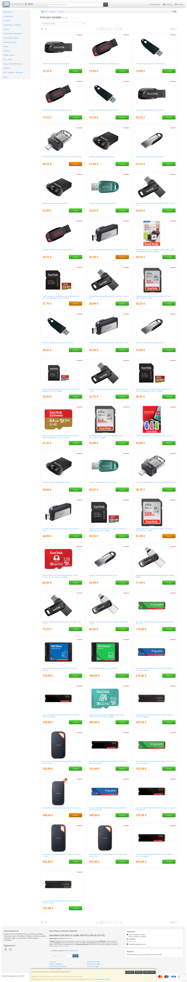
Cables (5, 46)
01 (102, 29)
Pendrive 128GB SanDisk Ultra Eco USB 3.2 (103, 482)
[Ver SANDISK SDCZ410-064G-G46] (62, 47)
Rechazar (138, 972)
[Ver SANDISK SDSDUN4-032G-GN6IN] (156, 280)
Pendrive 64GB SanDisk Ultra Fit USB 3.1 (102, 157)
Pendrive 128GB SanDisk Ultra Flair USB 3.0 (150, 343)
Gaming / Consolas (10, 42)
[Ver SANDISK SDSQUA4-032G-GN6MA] (156, 233)
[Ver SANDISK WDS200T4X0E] (156, 791)
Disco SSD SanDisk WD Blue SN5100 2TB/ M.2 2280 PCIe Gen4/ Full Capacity (107, 809)
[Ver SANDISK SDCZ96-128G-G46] (109, 466)
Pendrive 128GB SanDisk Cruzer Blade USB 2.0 (57, 250)
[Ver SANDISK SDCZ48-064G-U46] (109, 94)
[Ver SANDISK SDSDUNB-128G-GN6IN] (156, 512)
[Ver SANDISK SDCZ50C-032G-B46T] (156, 419)
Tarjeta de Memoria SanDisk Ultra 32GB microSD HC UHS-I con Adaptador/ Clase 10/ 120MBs (155, 250)
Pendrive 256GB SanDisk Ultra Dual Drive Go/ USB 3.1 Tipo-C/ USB (61, 623)
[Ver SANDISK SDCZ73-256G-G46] (109, 559)
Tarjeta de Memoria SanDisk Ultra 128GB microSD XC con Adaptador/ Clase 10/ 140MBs (108, 530)
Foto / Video (7, 59)
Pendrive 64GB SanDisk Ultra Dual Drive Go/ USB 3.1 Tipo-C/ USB (109, 297)
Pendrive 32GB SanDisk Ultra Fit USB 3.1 (55, 203)
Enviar (75, 956)
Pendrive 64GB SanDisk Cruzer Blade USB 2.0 (57, 110)
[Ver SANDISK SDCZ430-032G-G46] (62, 187)
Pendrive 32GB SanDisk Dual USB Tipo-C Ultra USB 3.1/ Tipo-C (109, 250)
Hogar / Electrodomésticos (12, 64)
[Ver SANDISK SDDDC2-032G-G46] (109, 233)
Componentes (8, 16)
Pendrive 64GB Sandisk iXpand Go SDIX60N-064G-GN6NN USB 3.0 (155, 576)
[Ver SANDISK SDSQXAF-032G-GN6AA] (62, 280)
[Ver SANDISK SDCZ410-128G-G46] (156, 94)
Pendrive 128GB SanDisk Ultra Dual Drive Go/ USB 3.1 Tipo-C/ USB (108, 390)
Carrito (180, 4)
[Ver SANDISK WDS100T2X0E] (156, 698)
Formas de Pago (93, 966)
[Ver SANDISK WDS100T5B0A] (62, 652)
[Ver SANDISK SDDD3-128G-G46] (156, 466)
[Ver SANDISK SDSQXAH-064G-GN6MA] (62, 419)
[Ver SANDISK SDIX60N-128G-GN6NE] (109, 605)
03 (109, 29)
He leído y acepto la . (65, 951)
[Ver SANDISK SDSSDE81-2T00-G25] (109, 838)
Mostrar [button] (173, 29)
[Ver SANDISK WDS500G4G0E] (156, 605)
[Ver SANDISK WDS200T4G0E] (156, 745)
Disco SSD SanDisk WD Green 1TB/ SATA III (103, 668)
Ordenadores (8, 12)
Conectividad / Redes (10, 38)
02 (105, 29)
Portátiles (6, 21)
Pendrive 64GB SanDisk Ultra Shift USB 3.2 (56, 64)
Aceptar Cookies (149, 972)
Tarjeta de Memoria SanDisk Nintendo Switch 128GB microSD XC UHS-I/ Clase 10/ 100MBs (59, 576)
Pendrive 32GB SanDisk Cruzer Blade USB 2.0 (104, 64)
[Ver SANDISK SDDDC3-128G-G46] (109, 373)
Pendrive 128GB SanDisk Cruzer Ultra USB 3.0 (57, 343)
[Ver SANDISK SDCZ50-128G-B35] (62, 233)
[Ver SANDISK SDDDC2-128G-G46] (62, 512)
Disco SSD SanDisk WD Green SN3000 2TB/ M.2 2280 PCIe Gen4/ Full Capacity (155, 762)
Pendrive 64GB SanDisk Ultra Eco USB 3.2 (102, 203)
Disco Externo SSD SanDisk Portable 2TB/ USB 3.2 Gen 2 (60, 808)
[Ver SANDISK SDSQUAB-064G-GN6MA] (62, 373)
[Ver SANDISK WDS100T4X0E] (62, 698)
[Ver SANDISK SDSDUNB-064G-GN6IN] (109, 419)
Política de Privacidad (63, 946)
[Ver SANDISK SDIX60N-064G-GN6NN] (156, 559)
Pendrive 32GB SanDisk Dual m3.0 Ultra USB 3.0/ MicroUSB (61, 157)
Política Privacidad (55, 964)
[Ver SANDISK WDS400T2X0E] (62, 884)
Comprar (76, 71)
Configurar (129, 972)
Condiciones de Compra (57, 966)
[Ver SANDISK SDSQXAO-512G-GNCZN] (109, 698)
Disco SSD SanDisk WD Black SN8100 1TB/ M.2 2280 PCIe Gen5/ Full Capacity (108, 762)
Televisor (6, 29)
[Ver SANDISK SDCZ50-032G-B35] (109, 47)
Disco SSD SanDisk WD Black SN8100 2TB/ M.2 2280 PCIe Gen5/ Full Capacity (154, 855)
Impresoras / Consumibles (12, 34)
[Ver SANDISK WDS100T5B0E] (156, 652)
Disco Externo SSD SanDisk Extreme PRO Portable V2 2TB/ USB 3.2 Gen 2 (108, 855)
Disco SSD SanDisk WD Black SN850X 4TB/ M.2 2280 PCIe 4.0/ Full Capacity (61, 902)
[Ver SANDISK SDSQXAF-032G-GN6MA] (156, 373)
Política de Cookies (103, 979)
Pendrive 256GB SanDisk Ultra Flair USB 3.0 (103, 575)
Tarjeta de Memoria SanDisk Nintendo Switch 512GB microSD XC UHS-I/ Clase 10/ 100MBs (106, 716)
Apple (5, 77)
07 (116, 29)
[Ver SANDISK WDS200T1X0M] (156, 838)
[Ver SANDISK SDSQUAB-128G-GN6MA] (109, 512)
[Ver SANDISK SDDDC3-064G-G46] (109, 280)
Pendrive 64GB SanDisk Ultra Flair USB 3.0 (149, 157)
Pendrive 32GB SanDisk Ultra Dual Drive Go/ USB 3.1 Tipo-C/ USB (155, 204)
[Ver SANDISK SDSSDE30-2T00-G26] (62, 791)
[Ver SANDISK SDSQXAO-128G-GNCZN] (62, 559)
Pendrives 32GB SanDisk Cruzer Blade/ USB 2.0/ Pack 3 (154, 436)
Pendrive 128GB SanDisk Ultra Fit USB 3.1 (56, 482)
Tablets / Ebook (8, 55)
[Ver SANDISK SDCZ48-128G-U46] (62, 326)
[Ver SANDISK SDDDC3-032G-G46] (156, 187)
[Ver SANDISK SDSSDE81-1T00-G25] (62, 745)
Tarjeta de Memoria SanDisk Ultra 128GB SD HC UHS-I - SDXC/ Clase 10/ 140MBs (154, 530)
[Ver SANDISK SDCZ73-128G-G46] (156, 326)
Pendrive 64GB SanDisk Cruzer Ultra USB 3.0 (103, 110)
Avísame (76, 164)
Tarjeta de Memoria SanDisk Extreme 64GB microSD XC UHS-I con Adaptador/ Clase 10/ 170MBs (60, 436)
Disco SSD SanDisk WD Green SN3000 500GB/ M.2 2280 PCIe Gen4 (154, 623)
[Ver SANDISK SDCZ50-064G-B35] (62, 94)
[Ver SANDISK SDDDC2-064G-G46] (109, 326)
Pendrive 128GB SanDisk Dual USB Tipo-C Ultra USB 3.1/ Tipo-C (60, 530)
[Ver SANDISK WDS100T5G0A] (109, 652)
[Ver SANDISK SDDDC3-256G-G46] (62, 605)
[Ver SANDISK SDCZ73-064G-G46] (156, 140)
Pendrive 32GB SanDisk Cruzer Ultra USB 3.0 (150, 64)
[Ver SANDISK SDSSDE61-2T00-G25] (62, 838)
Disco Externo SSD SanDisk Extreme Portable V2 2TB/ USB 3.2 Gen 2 (61, 855)
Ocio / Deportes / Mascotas (13, 72)
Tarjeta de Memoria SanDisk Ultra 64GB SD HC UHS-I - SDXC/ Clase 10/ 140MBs (106, 436)
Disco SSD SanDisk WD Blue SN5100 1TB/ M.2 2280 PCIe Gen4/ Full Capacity (154, 669)
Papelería (6, 68)
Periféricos (7, 51)
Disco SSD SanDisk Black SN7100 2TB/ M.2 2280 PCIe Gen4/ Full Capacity (155, 809)
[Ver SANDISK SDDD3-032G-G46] (62, 140)
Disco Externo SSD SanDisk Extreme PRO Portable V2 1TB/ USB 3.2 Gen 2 (61, 762)
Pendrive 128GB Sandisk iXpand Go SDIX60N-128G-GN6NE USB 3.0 (108, 623)
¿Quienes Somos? (55, 969)
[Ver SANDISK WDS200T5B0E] (109, 791)
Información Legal (93, 962)
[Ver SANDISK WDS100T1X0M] (109, 745)
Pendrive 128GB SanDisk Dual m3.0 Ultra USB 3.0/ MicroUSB (156, 482)
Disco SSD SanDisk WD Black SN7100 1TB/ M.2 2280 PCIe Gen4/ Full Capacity (61, 716)
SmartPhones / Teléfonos (12, 25)
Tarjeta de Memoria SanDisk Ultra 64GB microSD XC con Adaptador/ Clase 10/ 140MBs (61, 390)
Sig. (120, 29)
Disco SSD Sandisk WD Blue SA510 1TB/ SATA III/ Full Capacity (59, 669)
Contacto (168, 4)
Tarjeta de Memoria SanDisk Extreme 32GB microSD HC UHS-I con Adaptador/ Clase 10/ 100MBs (60, 297)
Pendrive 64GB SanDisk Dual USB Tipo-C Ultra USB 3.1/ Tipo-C (109, 343)
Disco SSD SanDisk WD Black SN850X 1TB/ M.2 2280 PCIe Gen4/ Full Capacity (154, 716)
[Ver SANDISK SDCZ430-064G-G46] (109, 140)
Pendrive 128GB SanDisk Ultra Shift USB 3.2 (150, 110)
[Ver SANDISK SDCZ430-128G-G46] (62, 466)
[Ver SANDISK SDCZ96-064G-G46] (109, 187)
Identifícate (156, 4)
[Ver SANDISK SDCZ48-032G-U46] (156, 47)
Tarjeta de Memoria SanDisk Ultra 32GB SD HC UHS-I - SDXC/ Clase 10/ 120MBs (153, 297)
